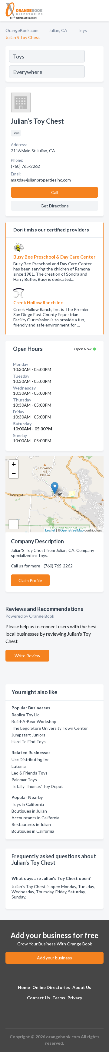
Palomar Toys (24, 779)
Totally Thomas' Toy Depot (37, 786)
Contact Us (38, 997)
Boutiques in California (33, 831)
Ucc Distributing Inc (30, 759)
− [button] (14, 473)
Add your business (54, 957)
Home (24, 987)
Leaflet (50, 530)
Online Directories (51, 987)
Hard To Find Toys (29, 741)
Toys (82, 30)
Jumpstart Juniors (28, 734)
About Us (81, 987)
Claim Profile (30, 580)
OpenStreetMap (72, 530)
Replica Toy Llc (25, 714)
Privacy (75, 997)
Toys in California (28, 804)
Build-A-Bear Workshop (34, 721)
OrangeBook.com (21, 30)
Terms (58, 997)
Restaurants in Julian (31, 824)
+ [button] (14, 464)
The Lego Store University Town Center (50, 728)
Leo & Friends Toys (30, 772)
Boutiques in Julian (29, 811)
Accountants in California (35, 817)
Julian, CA (58, 30)
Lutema (19, 766)
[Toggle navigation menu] (101, 11)
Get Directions (55, 205)
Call (54, 192)
